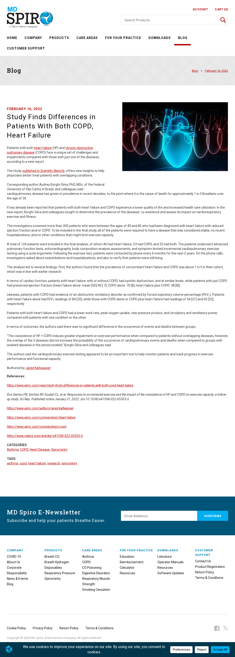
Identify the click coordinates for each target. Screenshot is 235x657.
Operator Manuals (170, 562)
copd (23, 463)
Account (200, 9)
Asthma (13, 449)
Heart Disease (40, 449)
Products (59, 38)
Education (127, 556)
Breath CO (52, 556)
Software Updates (170, 573)
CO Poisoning (91, 567)
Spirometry (59, 449)
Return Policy (204, 572)
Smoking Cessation (96, 589)
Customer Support (26, 48)
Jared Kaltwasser (38, 368)
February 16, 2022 (216, 70)
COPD (24, 449)
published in (31, 171)
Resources (127, 573)
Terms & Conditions (209, 578)
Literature (164, 556)
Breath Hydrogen (57, 562)
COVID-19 (14, 556)
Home (12, 38)
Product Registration (210, 567)
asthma (12, 463)
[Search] (223, 20)
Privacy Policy (43, 628)
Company (33, 38)
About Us (13, 562)
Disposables (53, 567)
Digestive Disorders (96, 573)
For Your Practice (123, 38)
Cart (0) (221, 9)
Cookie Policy (16, 628)
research (53, 463)
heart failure (43, 148)
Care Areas (87, 38)
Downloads (159, 38)
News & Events (17, 578)
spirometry (69, 463)
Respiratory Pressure (60, 573)
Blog (182, 38)
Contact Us (203, 561)
